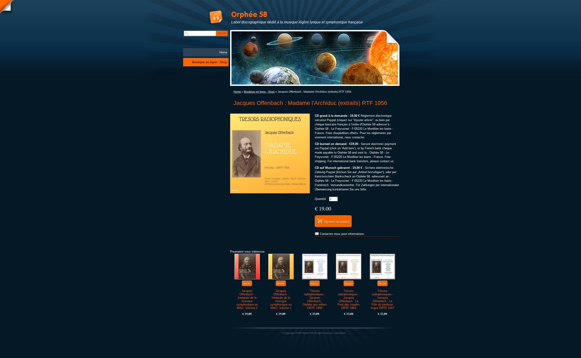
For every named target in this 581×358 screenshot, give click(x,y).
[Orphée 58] (210, 17)
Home (237, 91)
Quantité (320, 199)
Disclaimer (340, 333)
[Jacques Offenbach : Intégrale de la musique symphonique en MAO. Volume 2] (247, 266)
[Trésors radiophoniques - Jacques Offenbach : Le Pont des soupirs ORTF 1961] (348, 266)
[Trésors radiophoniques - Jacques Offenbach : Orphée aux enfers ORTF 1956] (314, 266)
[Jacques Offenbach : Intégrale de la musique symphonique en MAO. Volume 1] (280, 266)
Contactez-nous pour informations (342, 234)
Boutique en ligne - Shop (259, 91)
